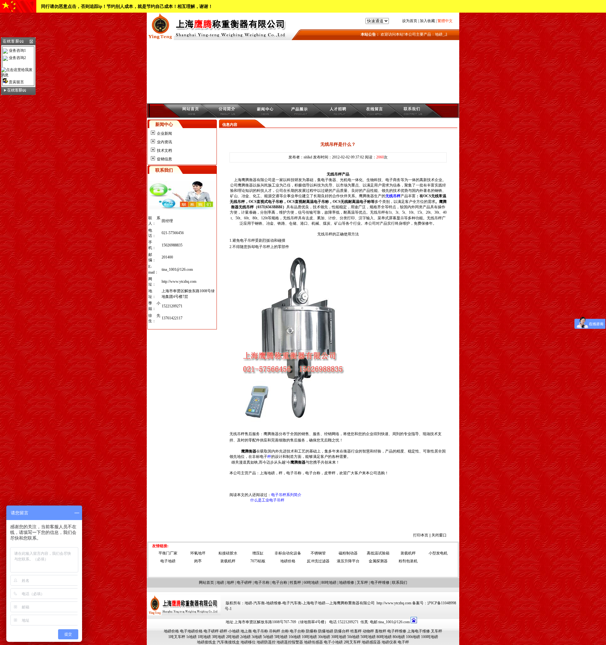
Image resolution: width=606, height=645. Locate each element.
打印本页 (420, 535)
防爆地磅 (325, 631)
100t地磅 (413, 637)
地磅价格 (287, 561)
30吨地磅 (338, 637)
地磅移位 (248, 642)
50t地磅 (353, 637)
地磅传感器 (313, 642)
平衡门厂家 (167, 553)
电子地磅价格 (191, 631)
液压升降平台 (348, 561)
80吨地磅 (328, 582)
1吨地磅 (204, 637)
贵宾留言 (16, 82)
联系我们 (399, 582)
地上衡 (246, 631)
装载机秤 (408, 553)
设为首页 (409, 21)
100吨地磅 (429, 637)
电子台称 (312, 473)
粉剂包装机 (408, 561)
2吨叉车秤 (352, 642)
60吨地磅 (311, 582)
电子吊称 (293, 473)
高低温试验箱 (378, 553)
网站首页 (206, 582)
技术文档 (164, 150)
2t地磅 (245, 637)
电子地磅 (167, 561)
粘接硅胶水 (227, 553)
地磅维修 (346, 582)
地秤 (230, 582)
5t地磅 (268, 637)
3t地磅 (257, 637)
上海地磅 (267, 473)
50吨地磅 (368, 637)
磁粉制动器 (348, 553)
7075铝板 (257, 561)
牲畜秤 (295, 582)
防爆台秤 (341, 631)
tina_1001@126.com (177, 269)
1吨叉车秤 (176, 637)
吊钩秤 (274, 631)
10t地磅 (294, 637)
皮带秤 (330, 473)
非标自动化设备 (288, 553)
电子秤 (403, 642)
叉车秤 (362, 582)
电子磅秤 (244, 582)
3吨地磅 (218, 637)
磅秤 (223, 631)
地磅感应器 (371, 642)
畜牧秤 (380, 631)
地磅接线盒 (206, 642)
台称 (285, 631)
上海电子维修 (418, 631)
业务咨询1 (17, 50)
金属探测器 (378, 561)
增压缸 (258, 553)
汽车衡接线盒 (228, 642)
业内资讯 (164, 142)
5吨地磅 (281, 637)
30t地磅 (324, 637)
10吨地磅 (309, 637)
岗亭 (198, 561)
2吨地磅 (232, 637)
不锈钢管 (318, 553)
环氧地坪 (197, 553)
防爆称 (311, 631)
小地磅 (234, 631)
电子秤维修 (380, 582)
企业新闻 (164, 133)
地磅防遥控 (266, 642)
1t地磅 (191, 637)
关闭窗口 (439, 535)
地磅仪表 (389, 642)
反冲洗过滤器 (318, 561)
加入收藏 (427, 21)
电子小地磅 (333, 642)
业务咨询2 (17, 58)
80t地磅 (399, 637)
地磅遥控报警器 (289, 642)
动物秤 (368, 631)
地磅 (220, 582)
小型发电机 (438, 553)
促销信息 (164, 159)
